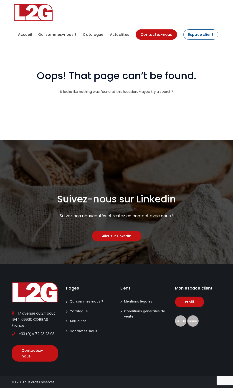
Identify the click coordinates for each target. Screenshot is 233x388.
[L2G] (33, 12)
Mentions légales (138, 301)
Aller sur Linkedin (116, 236)
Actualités (78, 321)
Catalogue (79, 311)
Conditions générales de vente (144, 314)
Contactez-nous (83, 331)
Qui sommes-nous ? (86, 301)
